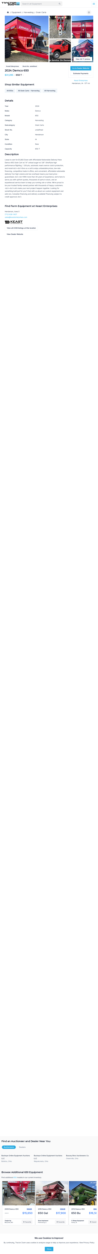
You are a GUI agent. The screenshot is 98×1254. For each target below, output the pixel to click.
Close (49, 1249)
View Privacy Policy (86, 1243)
